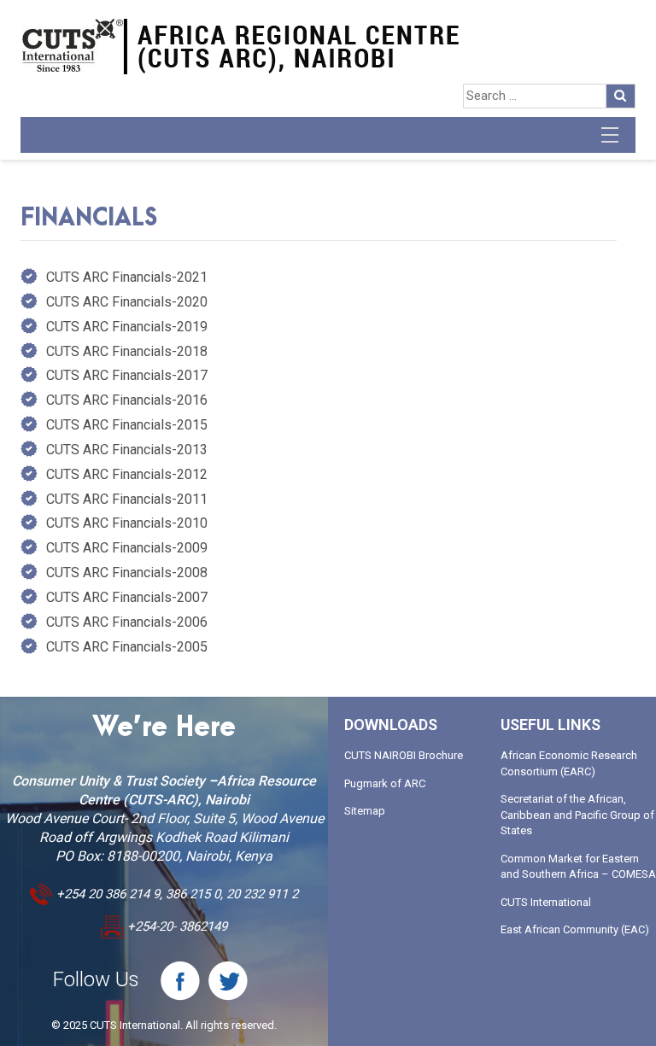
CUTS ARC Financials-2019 (127, 326)
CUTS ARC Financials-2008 (127, 572)
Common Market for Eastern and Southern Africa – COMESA (578, 866)
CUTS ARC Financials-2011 (127, 499)
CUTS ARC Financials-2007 (127, 597)
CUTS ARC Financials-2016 (127, 400)
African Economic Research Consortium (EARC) (569, 763)
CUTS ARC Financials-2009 (127, 548)
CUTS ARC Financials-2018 (127, 351)
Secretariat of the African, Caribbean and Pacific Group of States (577, 814)
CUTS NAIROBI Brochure (403, 755)
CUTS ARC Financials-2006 (127, 622)
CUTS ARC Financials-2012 (127, 474)
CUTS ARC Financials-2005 (127, 647)
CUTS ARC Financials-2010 (127, 523)
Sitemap (364, 810)
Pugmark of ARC (384, 783)
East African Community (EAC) (575, 929)
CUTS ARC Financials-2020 (127, 302)
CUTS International (546, 902)
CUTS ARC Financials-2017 (127, 375)
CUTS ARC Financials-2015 (127, 425)
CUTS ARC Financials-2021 (127, 277)
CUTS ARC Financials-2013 (127, 449)
